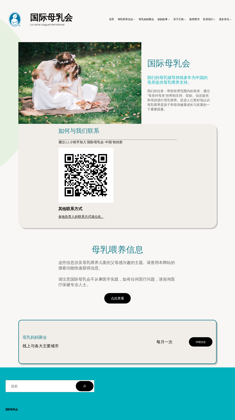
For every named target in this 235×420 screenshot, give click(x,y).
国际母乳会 (51, 17)
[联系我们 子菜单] (214, 19)
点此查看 (117, 298)
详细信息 (201, 342)
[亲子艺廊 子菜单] (185, 19)
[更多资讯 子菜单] (230, 19)
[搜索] (84, 386)
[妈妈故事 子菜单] (169, 19)
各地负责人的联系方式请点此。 (81, 216)
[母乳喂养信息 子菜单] (134, 19)
